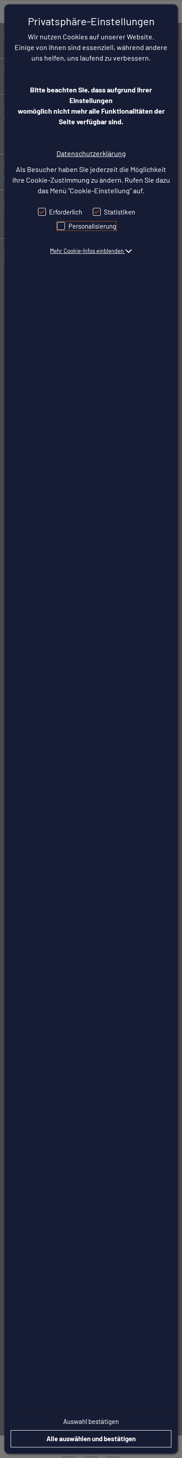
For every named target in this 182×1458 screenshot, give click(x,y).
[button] (91, 251)
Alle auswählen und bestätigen (91, 1439)
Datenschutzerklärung (91, 153)
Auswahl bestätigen (91, 1421)
